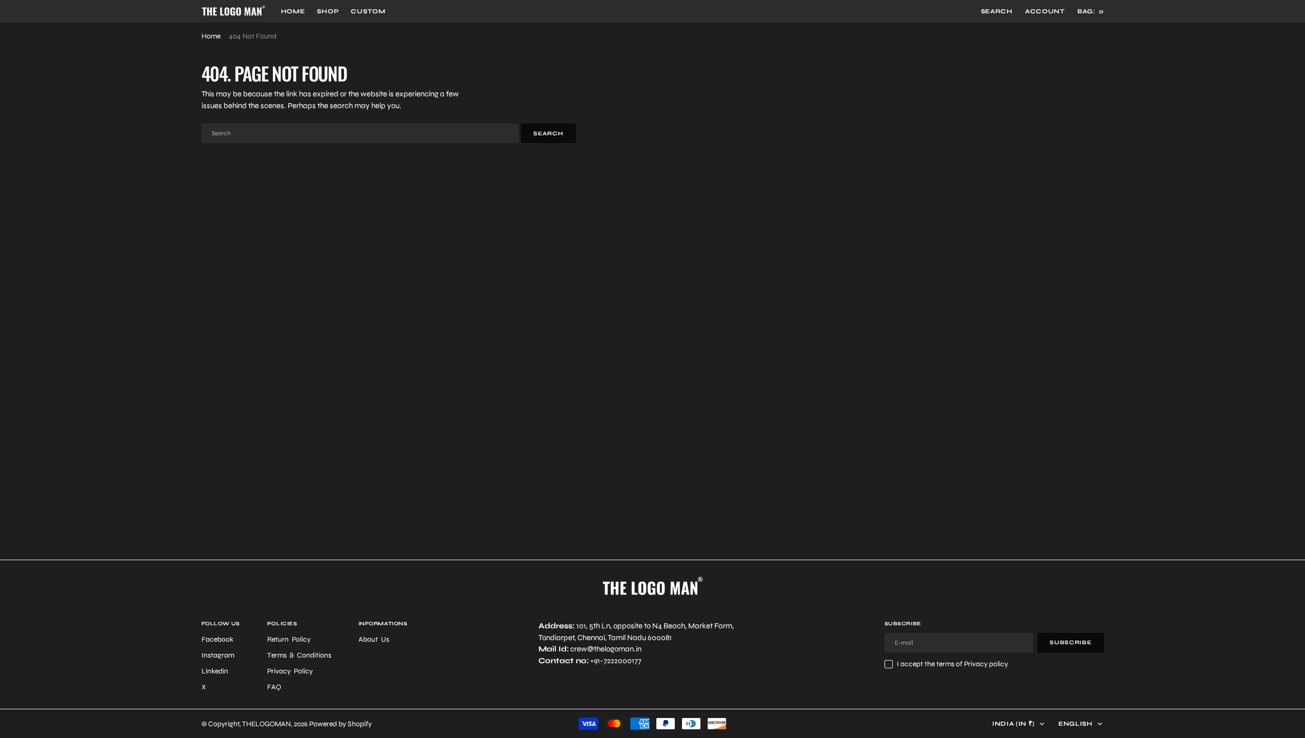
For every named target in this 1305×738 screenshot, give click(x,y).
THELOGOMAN (266, 724)
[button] (1045, 11)
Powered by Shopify (340, 724)
